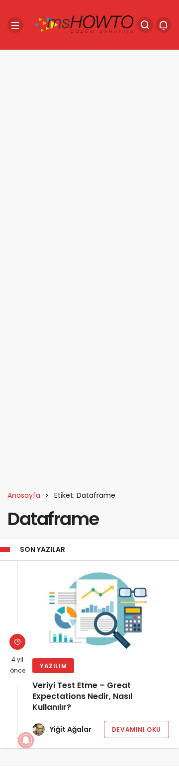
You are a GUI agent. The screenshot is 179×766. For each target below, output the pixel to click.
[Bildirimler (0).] (164, 25)
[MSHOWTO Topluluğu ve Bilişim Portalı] (85, 24)
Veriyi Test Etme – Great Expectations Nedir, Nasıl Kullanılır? (82, 696)
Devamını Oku (136, 729)
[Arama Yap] (145, 25)
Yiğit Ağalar (70, 729)
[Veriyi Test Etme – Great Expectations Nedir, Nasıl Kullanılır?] (100, 610)
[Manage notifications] (26, 740)
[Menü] (15, 25)
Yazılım (53, 666)
